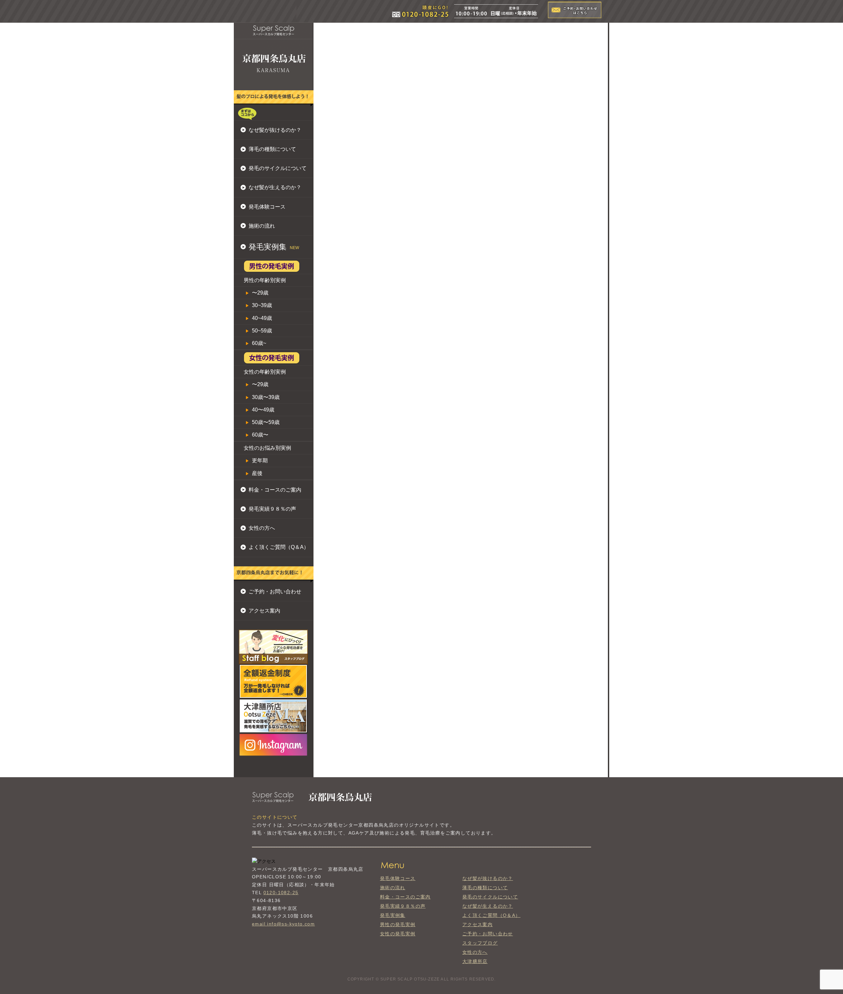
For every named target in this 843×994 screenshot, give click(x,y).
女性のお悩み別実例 (267, 448)
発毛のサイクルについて (278, 168)
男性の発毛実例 (398, 924)
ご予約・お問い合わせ (275, 591)
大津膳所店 (475, 961)
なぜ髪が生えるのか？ (275, 187)
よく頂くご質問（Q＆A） (279, 547)
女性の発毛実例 (398, 933)
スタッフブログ (480, 943)
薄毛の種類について (272, 149)
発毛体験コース (267, 207)
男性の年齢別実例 (265, 280)
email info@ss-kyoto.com (283, 923)
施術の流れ (262, 226)
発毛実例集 (392, 915)
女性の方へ (262, 528)
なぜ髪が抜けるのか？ (275, 130)
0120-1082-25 (281, 892)
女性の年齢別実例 (265, 372)
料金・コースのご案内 (275, 490)
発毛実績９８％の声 (272, 509)
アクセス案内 (264, 610)
